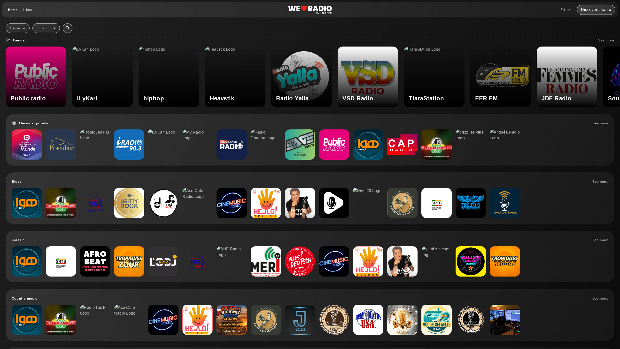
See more (606, 40)
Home (12, 10)
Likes (27, 10)
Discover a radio (596, 10)
